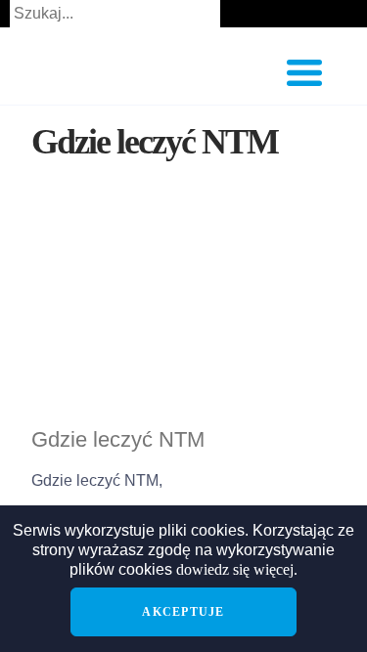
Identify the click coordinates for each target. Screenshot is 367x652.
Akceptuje (183, 612)
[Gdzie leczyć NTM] (183, 315)
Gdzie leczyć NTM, (96, 480)
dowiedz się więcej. (237, 569)
